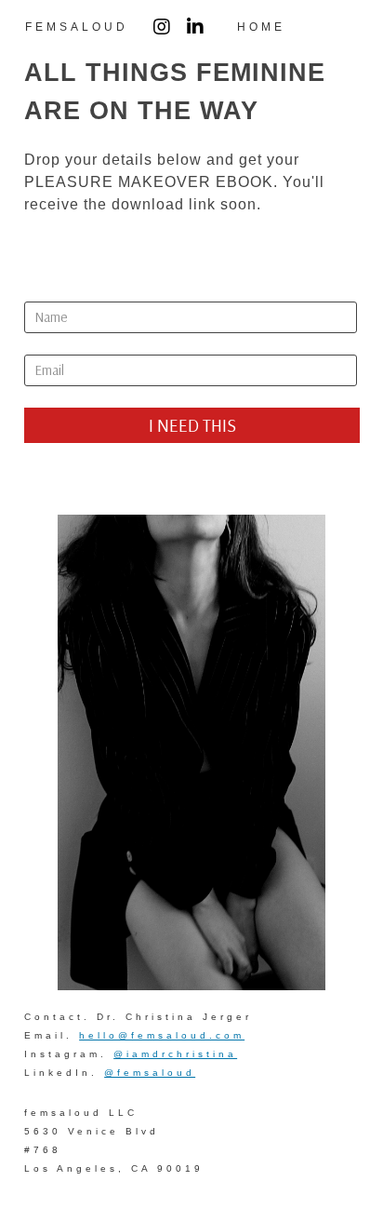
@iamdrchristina (175, 1054)
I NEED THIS (192, 425)
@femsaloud (149, 1072)
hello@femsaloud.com (161, 1035)
